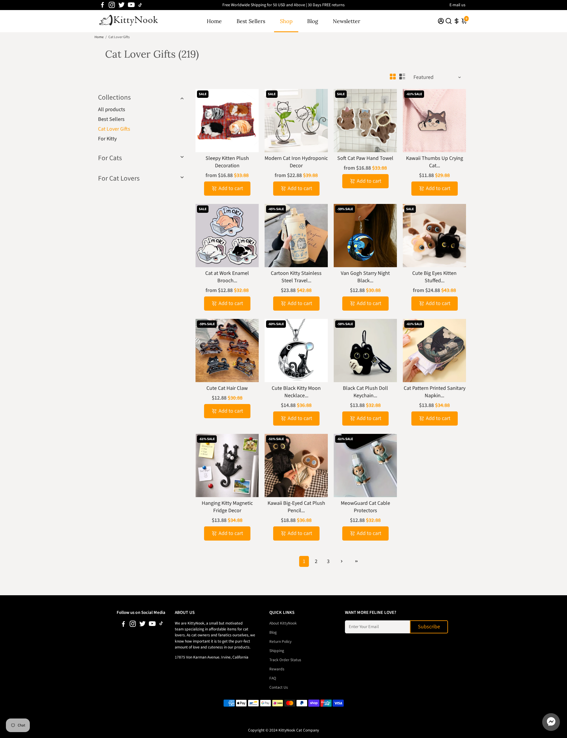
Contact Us (278, 687)
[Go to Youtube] (131, 5)
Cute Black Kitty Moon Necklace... (296, 392)
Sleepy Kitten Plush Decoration (227, 162)
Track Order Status (285, 660)
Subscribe (429, 626)
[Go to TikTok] (140, 5)
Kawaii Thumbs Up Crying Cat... (434, 162)
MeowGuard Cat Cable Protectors (365, 506)
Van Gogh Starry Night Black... (365, 277)
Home (214, 21)
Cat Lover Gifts (114, 129)
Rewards (276, 669)
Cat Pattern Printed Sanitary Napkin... (434, 392)
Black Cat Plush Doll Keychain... (365, 392)
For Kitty (107, 138)
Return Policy (280, 641)
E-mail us (457, 5)
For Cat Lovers (119, 178)
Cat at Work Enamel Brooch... (227, 277)
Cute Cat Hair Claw (227, 388)
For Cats (110, 158)
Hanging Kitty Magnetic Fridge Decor (227, 506)
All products (111, 109)
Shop (286, 21)
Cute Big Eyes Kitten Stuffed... (434, 277)
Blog (312, 21)
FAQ (272, 678)
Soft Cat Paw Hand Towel (365, 158)
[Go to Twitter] (121, 5)
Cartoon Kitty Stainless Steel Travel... (296, 277)
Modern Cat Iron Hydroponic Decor (296, 162)
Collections (114, 97)
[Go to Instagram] (111, 5)
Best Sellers (251, 21)
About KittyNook (283, 623)
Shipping (276, 650)
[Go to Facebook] (102, 5)
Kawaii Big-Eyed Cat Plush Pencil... (296, 506)
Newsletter (346, 21)
